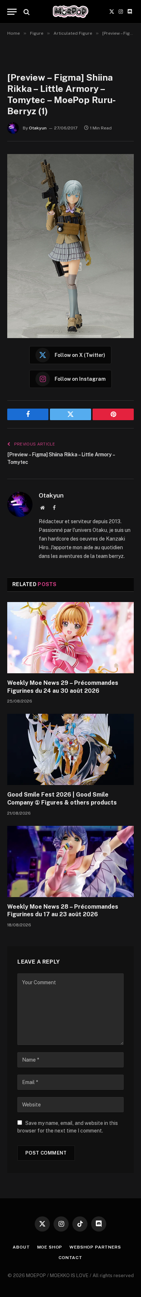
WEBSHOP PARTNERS (95, 1247)
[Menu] (12, 12)
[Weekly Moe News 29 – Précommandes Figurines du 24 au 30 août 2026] (70, 637)
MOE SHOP (50, 1247)
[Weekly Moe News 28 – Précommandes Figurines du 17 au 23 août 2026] (70, 861)
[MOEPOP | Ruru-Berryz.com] (70, 12)
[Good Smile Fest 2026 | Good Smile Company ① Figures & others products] (70, 749)
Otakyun (38, 128)
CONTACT (70, 1257)
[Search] (26, 12)
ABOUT (21, 1247)
